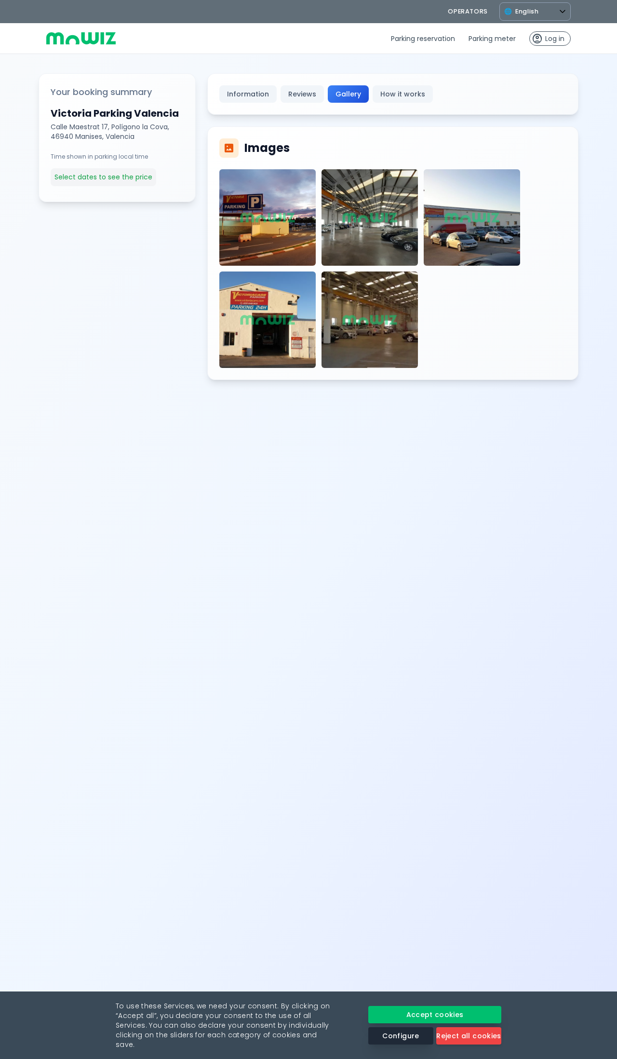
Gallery (348, 94)
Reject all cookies (468, 1036)
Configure (400, 1036)
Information (248, 94)
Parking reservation (423, 38)
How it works (402, 94)
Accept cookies (435, 1014)
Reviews (302, 94)
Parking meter (492, 38)
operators (468, 11)
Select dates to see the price (103, 177)
